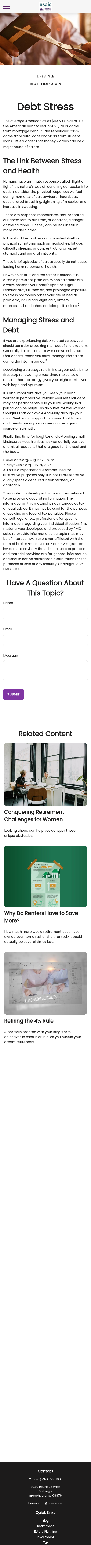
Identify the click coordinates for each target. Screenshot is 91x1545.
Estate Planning (45, 1531)
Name (8, 602)
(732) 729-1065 (51, 1479)
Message (10, 655)
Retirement (45, 1526)
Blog (46, 1521)
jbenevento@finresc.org (45, 1503)
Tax (45, 1542)
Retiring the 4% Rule (29, 1020)
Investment (45, 1537)
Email (7, 629)
